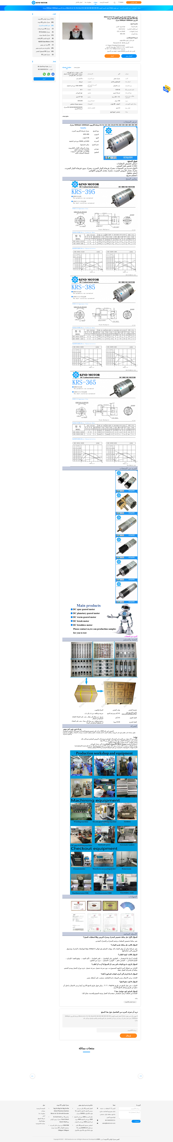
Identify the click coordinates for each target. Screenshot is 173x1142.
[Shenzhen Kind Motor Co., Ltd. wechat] (44, 74)
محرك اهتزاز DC (47, 54)
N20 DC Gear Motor (46, 41)
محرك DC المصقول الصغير (45, 51)
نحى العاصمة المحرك (46, 25)
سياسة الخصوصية (40, 1123)
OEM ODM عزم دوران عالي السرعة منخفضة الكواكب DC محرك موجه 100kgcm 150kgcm (59, 1128)
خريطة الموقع (41, 1118)
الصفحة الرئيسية (40, 1108)
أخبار (44, 1116)
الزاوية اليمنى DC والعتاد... (45, 38)
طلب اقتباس (134, 2)
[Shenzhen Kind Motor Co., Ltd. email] (53, 74)
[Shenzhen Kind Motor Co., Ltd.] (39, 3)
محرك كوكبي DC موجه (46, 19)
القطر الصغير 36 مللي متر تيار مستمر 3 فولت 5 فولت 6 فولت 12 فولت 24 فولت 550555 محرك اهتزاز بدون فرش (84, 1111)
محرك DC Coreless (46, 32)
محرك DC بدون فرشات (46, 28)
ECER (98, 1139)
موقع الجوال (42, 1121)
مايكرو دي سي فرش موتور (45, 48)
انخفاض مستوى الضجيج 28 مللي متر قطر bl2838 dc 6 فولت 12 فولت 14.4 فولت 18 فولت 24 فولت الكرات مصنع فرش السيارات (83, 1128)
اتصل (44, 79)
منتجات (43, 1111)
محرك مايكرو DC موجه (46, 22)
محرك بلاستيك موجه (46, 35)
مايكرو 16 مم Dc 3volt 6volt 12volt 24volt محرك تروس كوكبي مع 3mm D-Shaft (59, 1119)
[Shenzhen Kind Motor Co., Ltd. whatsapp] (48, 74)
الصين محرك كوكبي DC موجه (111, 1139)
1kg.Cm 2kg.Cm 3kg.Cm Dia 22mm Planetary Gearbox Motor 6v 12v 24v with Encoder (60, 1111)
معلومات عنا (42, 1113)
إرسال (128, 1036)
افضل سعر (129, 56)
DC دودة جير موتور (47, 45)
